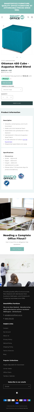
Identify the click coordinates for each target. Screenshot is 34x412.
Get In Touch (17, 249)
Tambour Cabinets (9, 376)
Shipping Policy (8, 347)
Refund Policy (7, 343)
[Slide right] (20, 57)
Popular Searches (23, 408)
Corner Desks (7, 368)
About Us (6, 335)
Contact (5, 328)
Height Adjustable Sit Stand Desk (13, 365)
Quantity (4, 94)
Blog (4, 354)
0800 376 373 (9, 318)
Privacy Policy (7, 339)
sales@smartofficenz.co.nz (13, 315)
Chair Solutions (10, 60)
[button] (2, 17)
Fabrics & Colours (8, 86)
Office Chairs (7, 372)
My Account (7, 332)
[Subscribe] (29, 387)
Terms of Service (8, 350)
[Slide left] (13, 57)
